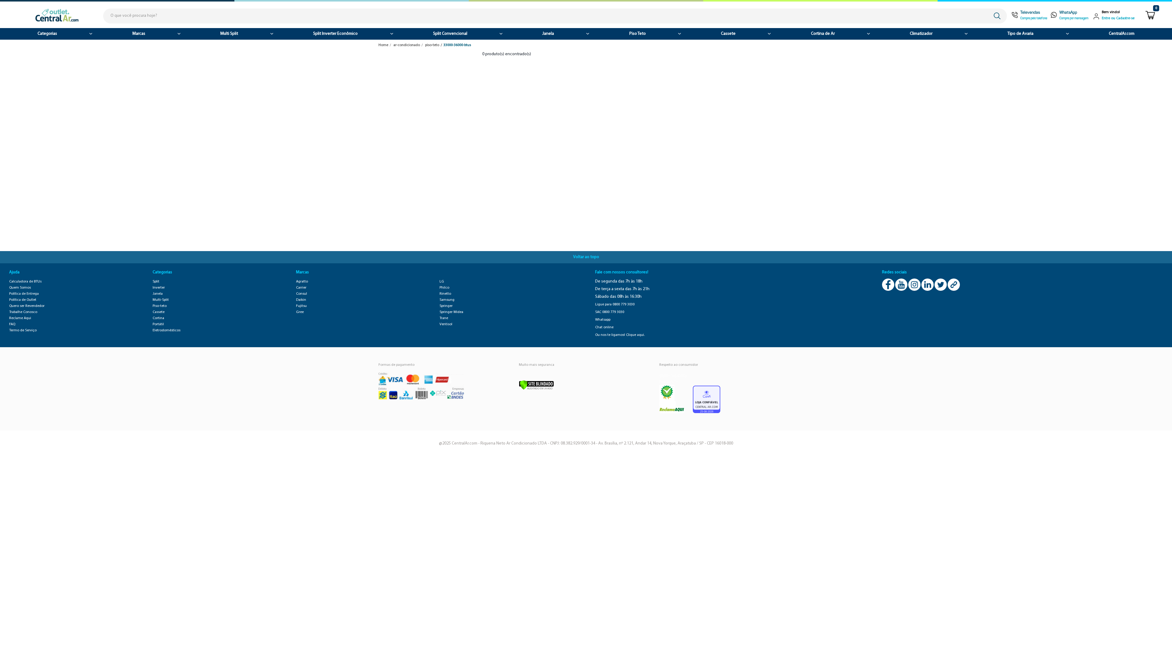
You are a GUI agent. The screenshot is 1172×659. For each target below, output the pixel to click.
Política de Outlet (22, 300)
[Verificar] (536, 385)
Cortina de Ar (823, 33)
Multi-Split (161, 300)
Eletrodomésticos (166, 330)
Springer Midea (451, 312)
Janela (548, 33)
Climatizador (921, 33)
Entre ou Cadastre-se (1118, 18)
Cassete (728, 33)
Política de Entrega (24, 294)
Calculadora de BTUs (25, 281)
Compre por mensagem (1073, 18)
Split (156, 281)
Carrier (301, 288)
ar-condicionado (406, 45)
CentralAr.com (1121, 33)
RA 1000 (667, 404)
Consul (301, 294)
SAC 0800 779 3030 (609, 312)
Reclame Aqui (20, 318)
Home (383, 45)
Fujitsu (301, 306)
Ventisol (446, 324)
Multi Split (229, 33)
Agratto (302, 281)
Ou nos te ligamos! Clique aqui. (620, 335)
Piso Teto (637, 33)
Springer (446, 306)
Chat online (604, 327)
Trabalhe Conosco (23, 312)
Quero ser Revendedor (27, 306)
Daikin (301, 300)
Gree (300, 312)
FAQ (12, 324)
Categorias (47, 33)
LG (442, 281)
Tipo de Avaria (1020, 33)
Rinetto (445, 294)
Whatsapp (602, 320)
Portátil (158, 324)
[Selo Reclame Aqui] (667, 393)
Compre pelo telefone (1033, 18)
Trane (444, 318)
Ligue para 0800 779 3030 (615, 304)
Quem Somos (20, 288)
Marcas (138, 33)
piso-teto (432, 45)
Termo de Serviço (23, 330)
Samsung (447, 300)
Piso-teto (160, 306)
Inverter (159, 288)
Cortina (158, 318)
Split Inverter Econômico (335, 33)
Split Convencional (450, 33)
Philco (444, 288)
